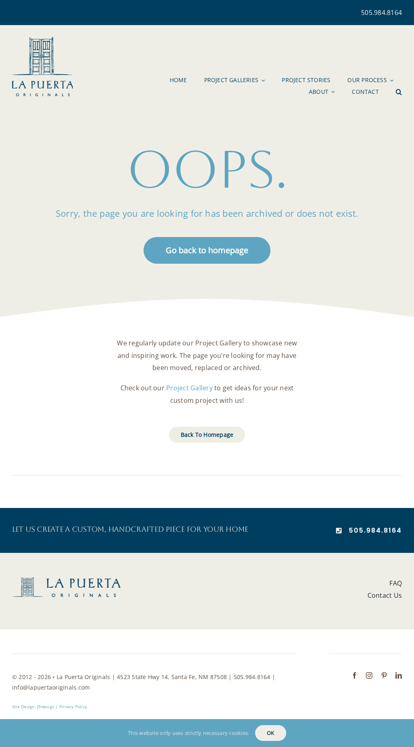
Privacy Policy (73, 706)
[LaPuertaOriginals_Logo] (42, 40)
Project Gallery (189, 387)
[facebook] (354, 675)
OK (270, 732)
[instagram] (369, 675)
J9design (45, 706)
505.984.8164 (381, 12)
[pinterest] (384, 675)
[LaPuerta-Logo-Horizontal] (66, 580)
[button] (399, 92)
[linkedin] (398, 675)
